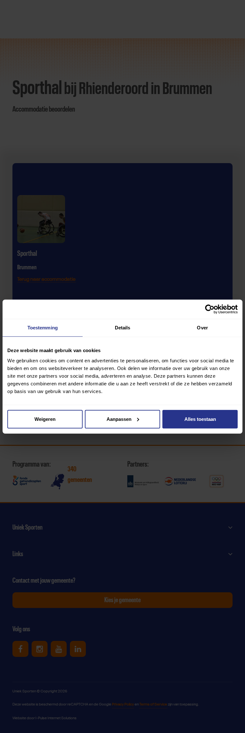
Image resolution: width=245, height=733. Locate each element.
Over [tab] (202, 327)
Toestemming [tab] (42, 327)
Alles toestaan (200, 419)
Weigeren (45, 419)
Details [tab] (122, 327)
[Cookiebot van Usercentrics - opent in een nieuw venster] (210, 309)
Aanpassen (119, 419)
